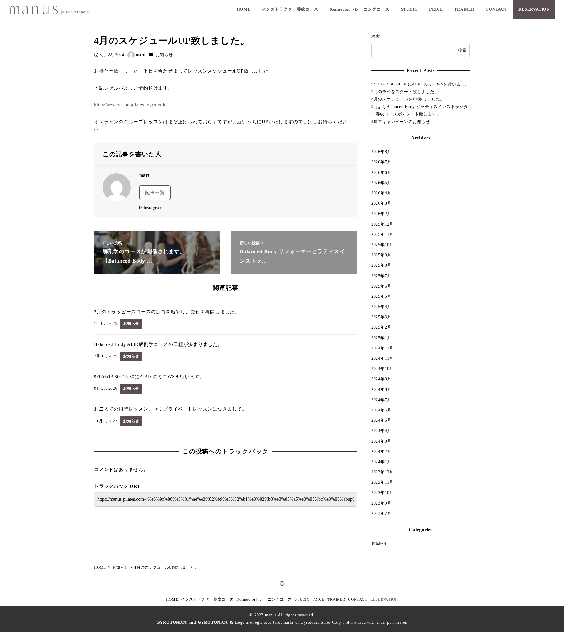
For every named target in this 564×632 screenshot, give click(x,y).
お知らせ (164, 54)
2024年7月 (381, 399)
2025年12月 (382, 224)
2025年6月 (381, 286)
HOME (172, 599)
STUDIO (302, 599)
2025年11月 (382, 234)
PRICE (319, 599)
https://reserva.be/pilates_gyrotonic (130, 104)
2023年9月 (381, 503)
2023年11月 (382, 482)
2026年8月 (381, 151)
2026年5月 (381, 182)
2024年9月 (381, 378)
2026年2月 (381, 213)
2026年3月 (381, 203)
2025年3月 (381, 317)
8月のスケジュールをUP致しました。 (407, 99)
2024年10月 (382, 368)
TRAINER (336, 599)
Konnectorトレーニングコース (264, 599)
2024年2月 (381, 451)
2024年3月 (381, 441)
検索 (375, 36)
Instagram (153, 208)
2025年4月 (381, 306)
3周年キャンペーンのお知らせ (400, 121)
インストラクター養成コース (207, 599)
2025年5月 (381, 296)
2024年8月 (381, 389)
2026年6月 (381, 172)
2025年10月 (382, 244)
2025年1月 (381, 337)
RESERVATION (384, 599)
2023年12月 (382, 472)
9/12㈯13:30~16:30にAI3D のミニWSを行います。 (420, 84)
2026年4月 (381, 193)
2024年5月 (381, 420)
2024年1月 (381, 461)
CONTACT (357, 599)
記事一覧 (155, 192)
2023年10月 (382, 492)
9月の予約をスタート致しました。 (405, 91)
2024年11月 (382, 358)
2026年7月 (381, 161)
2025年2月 (381, 327)
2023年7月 (381, 513)
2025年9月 (381, 255)
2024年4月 (381, 430)
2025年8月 (381, 265)
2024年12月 (382, 348)
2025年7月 (381, 275)
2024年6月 (381, 410)
